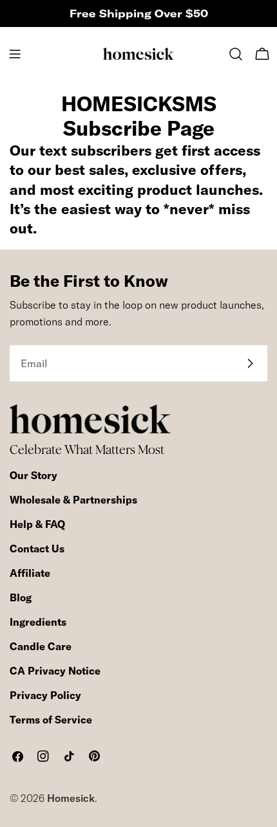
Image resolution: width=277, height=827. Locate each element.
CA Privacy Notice (55, 670)
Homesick (71, 798)
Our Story (33, 475)
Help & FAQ (37, 524)
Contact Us (37, 548)
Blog (21, 597)
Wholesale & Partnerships (73, 499)
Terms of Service (51, 719)
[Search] (236, 54)
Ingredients (38, 621)
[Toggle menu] (15, 54)
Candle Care (41, 646)
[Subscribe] (250, 363)
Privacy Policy (45, 695)
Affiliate (30, 573)
